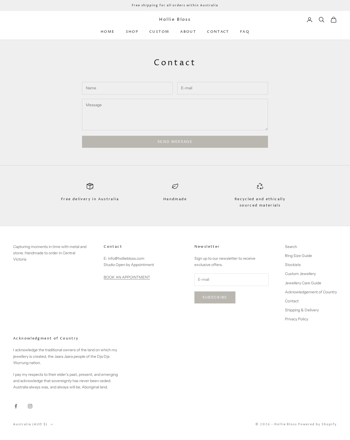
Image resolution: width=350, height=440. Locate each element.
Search (291, 246)
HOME (108, 31)
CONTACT (218, 31)
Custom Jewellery (300, 273)
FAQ (244, 31)
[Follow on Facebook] (16, 406)
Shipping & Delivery (302, 310)
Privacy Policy (296, 319)
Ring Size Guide (298, 255)
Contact (292, 301)
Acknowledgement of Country (311, 292)
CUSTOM (159, 31)
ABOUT (188, 31)
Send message (175, 141)
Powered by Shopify (317, 424)
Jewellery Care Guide (303, 282)
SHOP (132, 31)
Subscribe (215, 297)
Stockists (293, 264)
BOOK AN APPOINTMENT (127, 277)
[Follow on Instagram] (30, 406)
